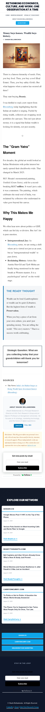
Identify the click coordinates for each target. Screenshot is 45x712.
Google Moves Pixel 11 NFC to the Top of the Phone (21, 516)
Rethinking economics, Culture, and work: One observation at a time (22, 6)
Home (8, 15)
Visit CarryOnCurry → (12, 619)
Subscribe (22, 23)
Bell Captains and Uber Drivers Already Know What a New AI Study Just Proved (21, 556)
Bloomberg (8, 106)
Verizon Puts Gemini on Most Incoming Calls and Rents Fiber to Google (21, 528)
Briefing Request (17, 15)
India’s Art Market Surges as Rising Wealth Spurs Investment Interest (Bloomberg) (22, 388)
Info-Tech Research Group (29, 707)
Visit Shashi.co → (10, 539)
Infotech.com (31, 445)
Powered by (17, 475)
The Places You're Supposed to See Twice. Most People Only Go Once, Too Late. (20, 608)
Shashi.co (22, 635)
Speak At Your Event (31, 15)
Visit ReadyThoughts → (12, 579)
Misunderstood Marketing (22, 648)
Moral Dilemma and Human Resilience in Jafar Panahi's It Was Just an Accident (22, 568)
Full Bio (27, 425)
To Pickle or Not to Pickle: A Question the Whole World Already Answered (20, 596)
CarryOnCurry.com (22, 642)
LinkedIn (18, 426)
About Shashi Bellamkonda (22, 19)
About (16, 707)
